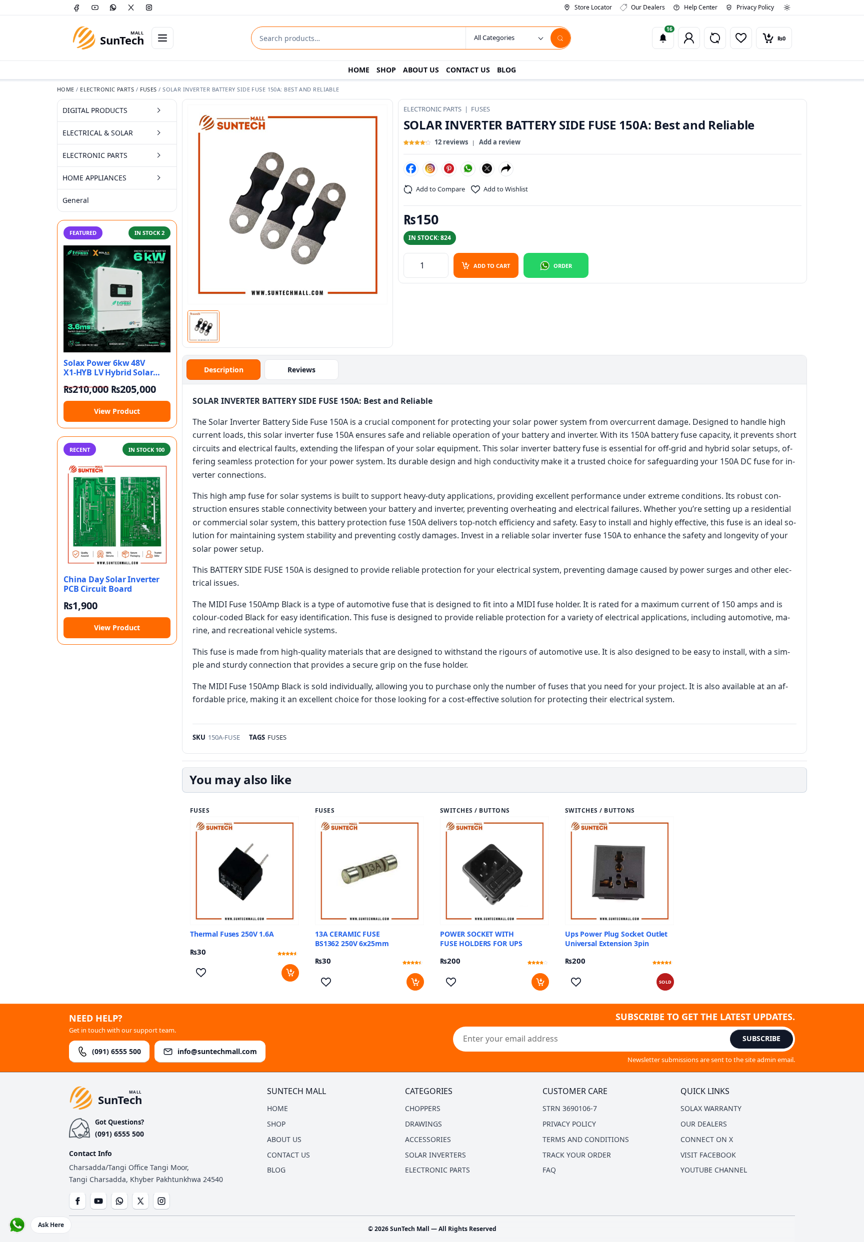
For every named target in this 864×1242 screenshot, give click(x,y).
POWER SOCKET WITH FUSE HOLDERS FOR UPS (481, 939)
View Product (117, 411)
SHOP (386, 69)
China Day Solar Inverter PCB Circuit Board (112, 584)
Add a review (499, 141)
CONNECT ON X (706, 1139)
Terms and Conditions (585, 1139)
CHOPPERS (422, 1108)
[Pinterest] (449, 168)
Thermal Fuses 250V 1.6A (232, 934)
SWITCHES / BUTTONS (475, 810)
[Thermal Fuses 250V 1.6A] (244, 870)
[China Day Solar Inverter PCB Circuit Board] (117, 515)
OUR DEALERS (703, 1124)
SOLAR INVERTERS (435, 1155)
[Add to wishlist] (201, 973)
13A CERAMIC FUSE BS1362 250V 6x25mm (351, 939)
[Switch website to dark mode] (787, 7)
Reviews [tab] (302, 369)
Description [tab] (224, 369)
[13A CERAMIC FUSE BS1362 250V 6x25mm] (369, 870)
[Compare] (715, 38)
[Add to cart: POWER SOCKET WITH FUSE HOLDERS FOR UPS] (540, 982)
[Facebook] (77, 7)
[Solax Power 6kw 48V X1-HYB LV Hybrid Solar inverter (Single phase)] (117, 298)
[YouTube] (95, 7)
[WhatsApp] (113, 7)
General (75, 200)
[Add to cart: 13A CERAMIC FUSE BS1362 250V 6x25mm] (415, 982)
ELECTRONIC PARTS (107, 89)
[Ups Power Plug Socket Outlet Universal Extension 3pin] (619, 870)
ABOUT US (421, 69)
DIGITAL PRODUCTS (95, 110)
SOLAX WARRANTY (711, 1108)
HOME (359, 69)
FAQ (549, 1170)
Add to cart (492, 265)
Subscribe (761, 1038)
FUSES (148, 89)
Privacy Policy (569, 1124)
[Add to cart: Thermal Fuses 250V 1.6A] (290, 973)
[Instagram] (149, 7)
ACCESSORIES (428, 1139)
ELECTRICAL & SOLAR (97, 132)
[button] (204, 326)
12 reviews (451, 141)
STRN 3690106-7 (569, 1108)
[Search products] (560, 38)
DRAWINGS (423, 1124)
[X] (131, 7)
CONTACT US (468, 69)
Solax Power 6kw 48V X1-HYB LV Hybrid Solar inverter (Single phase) (108, 367)
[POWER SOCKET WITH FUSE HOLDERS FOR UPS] (494, 870)
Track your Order (576, 1155)
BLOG (506, 69)
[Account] (689, 38)
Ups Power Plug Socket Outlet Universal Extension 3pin (616, 939)
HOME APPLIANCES (94, 177)
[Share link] (506, 168)
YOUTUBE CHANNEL (713, 1170)
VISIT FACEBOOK (708, 1155)
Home (65, 89)
